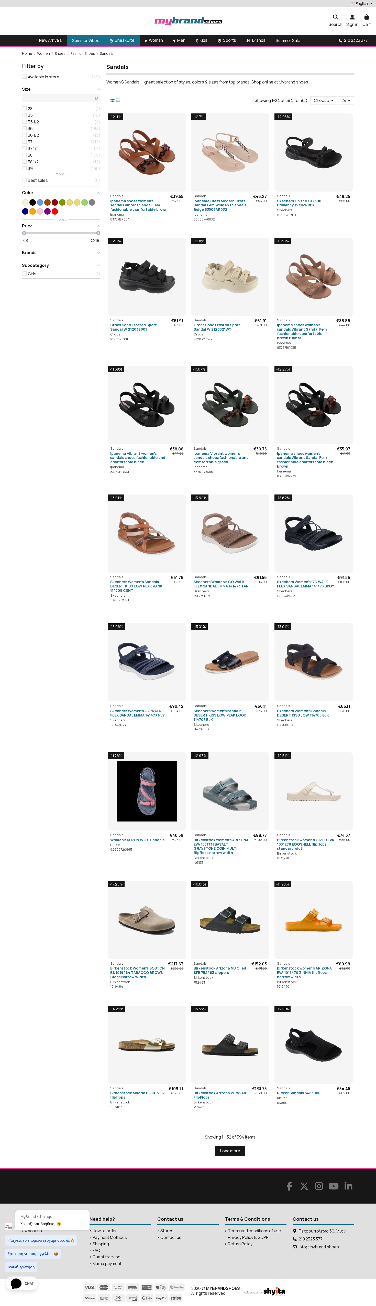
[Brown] (47, 202)
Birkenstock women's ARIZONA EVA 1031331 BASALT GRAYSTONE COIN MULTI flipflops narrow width (221, 846)
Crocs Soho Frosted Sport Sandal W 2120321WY (217, 327)
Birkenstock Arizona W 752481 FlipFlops (221, 1095)
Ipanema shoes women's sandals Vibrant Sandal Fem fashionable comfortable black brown (305, 460)
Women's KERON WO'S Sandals (137, 839)
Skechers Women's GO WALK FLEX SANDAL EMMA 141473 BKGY (305, 583)
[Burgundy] (55, 202)
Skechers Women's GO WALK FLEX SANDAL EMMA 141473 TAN (221, 583)
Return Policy (240, 1243)
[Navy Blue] (25, 211)
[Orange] (32, 211)
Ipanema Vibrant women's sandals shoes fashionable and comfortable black (137, 458)
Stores (166, 1230)
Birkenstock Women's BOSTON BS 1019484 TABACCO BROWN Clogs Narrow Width (137, 972)
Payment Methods (110, 1237)
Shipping (101, 1243)
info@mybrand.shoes (319, 1247)
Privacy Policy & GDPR (248, 1237)
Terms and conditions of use (254, 1230)
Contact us (170, 1237)
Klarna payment (107, 1263)
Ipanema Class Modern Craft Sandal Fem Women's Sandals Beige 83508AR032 (220, 205)
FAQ (96, 1250)
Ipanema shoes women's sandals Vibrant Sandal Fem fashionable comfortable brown (139, 205)
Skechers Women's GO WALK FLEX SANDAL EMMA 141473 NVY (137, 713)
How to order (105, 1230)
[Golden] (70, 202)
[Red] (55, 211)
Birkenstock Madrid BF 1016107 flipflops (137, 1095)
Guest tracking (106, 1257)
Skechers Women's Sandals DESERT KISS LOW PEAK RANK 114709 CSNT (136, 586)
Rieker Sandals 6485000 (298, 1092)
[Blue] (40, 202)
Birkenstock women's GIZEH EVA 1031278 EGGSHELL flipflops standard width (305, 844)
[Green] (84, 202)
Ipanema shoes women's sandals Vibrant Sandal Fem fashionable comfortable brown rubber (302, 331)
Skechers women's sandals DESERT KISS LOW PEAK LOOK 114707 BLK (220, 715)
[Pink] (40, 211)
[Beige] (25, 202)
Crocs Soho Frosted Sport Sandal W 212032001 (133, 327)
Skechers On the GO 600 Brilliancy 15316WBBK (299, 203)
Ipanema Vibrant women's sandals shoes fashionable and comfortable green (221, 458)
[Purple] (47, 211)
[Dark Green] (62, 202)
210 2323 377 (311, 1239)
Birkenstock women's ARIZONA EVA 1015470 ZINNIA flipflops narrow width (304, 972)
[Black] (32, 202)
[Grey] (92, 202)
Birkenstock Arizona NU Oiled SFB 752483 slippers (220, 970)
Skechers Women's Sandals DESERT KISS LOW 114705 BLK (303, 713)
